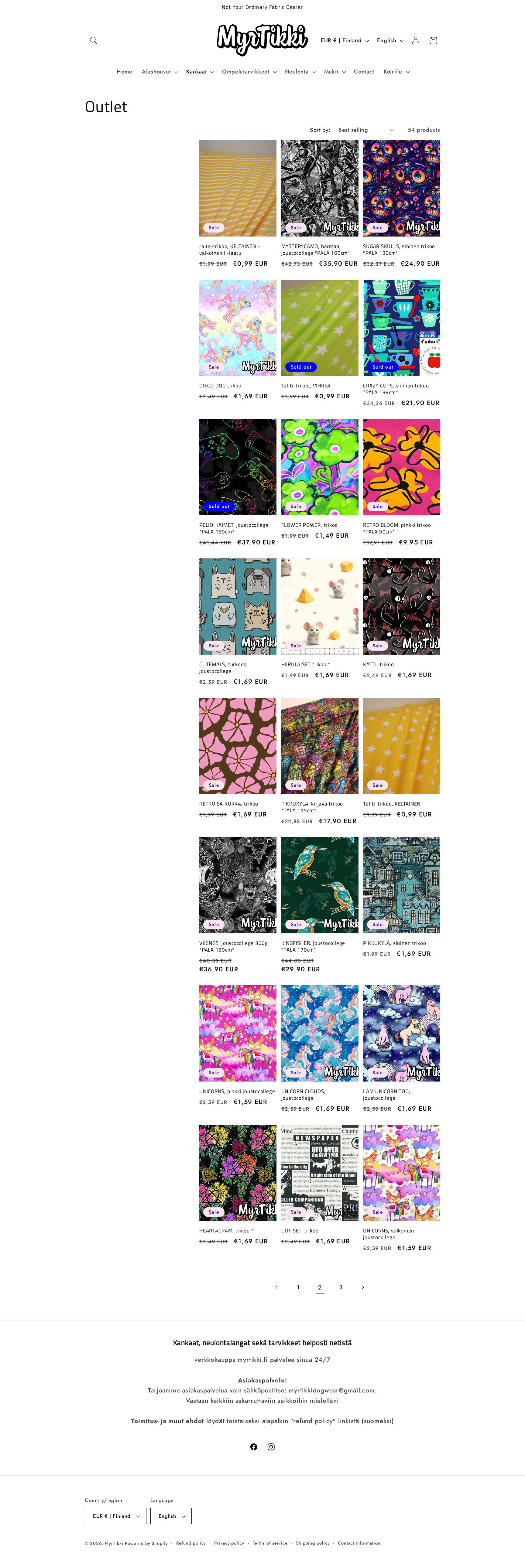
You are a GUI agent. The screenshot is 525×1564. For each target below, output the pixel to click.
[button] (93, 40)
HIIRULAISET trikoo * (306, 664)
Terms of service (270, 1543)
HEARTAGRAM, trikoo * (226, 1231)
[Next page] (362, 1287)
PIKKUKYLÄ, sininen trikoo (394, 943)
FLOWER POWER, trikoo (309, 525)
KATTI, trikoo (378, 664)
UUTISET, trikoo (300, 1231)
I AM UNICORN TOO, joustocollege (386, 1095)
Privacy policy (229, 1543)
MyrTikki (114, 1543)
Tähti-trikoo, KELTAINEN (391, 804)
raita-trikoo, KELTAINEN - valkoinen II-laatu (229, 250)
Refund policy (191, 1543)
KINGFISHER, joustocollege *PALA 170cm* (313, 946)
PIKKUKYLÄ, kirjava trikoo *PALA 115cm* (312, 807)
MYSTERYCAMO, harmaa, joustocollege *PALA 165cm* (315, 250)
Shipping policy (313, 1543)
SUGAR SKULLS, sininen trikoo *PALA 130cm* (399, 250)
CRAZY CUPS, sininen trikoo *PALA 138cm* (396, 389)
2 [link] (320, 1287)
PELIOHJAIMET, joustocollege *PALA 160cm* (234, 528)
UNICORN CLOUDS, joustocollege (303, 1095)
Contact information (359, 1543)
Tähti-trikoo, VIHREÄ (306, 386)
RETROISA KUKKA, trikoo (228, 804)
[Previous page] (277, 1287)
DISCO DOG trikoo (220, 386)
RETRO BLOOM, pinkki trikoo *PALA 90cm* (397, 528)
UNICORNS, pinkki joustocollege (237, 1091)
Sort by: (320, 130)
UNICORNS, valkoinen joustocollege (388, 1234)
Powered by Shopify (146, 1543)
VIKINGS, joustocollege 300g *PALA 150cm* (233, 946)
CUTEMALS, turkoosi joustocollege (223, 668)
